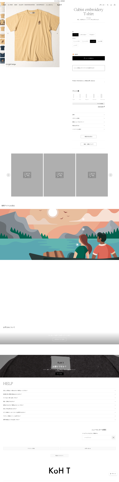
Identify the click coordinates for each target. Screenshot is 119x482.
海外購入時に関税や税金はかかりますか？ (12, 394)
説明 (73, 114)
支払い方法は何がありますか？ (10, 408)
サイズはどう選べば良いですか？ (10, 397)
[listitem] (49, 5)
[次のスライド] (58, 33)
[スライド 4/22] (2, 22)
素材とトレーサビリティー (78, 122)
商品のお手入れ (75, 125)
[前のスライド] (7, 33)
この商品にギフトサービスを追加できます (85, 67)
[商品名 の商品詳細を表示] (83, 219)
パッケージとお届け (76, 129)
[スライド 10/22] (2, 61)
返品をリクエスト (60, 455)
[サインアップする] (113, 437)
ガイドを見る (59, 373)
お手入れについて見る (59, 339)
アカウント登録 (31, 448)
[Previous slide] (8, 175)
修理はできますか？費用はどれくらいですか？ (13, 405)
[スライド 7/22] (2, 41)
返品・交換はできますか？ (9, 401)
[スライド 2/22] (2, 9)
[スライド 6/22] (2, 35)
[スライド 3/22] (2, 16)
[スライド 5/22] (2, 29)
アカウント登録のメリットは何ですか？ (12, 416)
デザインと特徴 (75, 118)
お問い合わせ (88, 448)
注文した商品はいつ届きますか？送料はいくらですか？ (15, 390)
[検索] (107, 5)
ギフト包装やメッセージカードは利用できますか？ (14, 412)
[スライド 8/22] (2, 48)
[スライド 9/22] (2, 54)
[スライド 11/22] (2, 67)
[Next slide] (111, 175)
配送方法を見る (88, 136)
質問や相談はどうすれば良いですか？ (11, 419)
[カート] (114, 5)
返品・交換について (88, 144)
